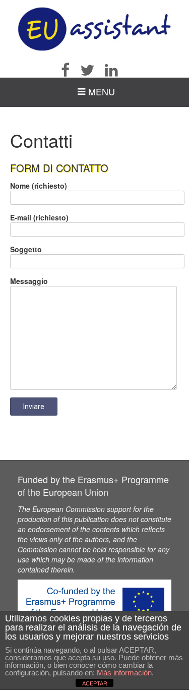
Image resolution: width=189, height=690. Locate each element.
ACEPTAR (94, 683)
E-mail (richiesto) (39, 217)
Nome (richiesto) (38, 186)
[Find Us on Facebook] (70, 70)
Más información (124, 672)
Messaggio (29, 281)
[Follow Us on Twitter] (91, 70)
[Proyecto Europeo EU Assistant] (94, 29)
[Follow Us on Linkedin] (116, 70)
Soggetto (26, 249)
